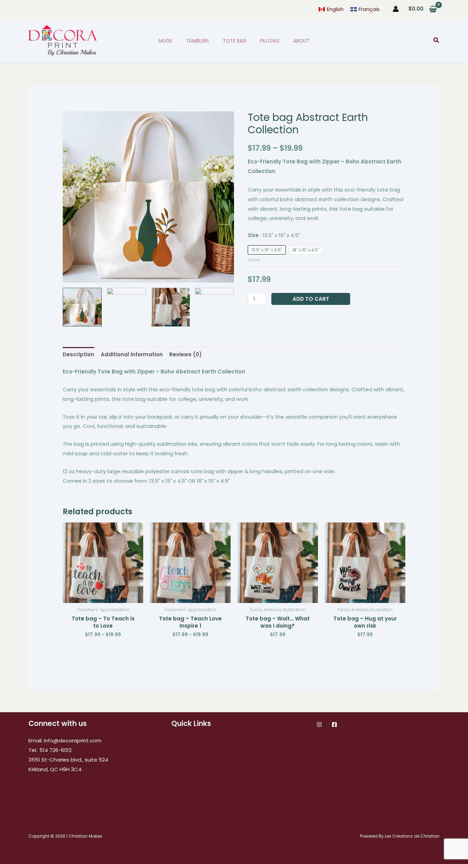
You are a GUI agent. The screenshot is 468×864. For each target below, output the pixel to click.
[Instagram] (319, 724)
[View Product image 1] (82, 307)
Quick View (102, 597)
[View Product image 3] (170, 307)
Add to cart (311, 299)
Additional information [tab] (132, 354)
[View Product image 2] (126, 307)
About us (182, 746)
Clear (254, 260)
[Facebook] (334, 724)
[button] (436, 41)
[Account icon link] (396, 9)
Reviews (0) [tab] (185, 354)
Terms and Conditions (199, 765)
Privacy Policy (188, 756)
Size (274, 235)
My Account (186, 775)
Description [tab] (78, 354)
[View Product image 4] (214, 307)
